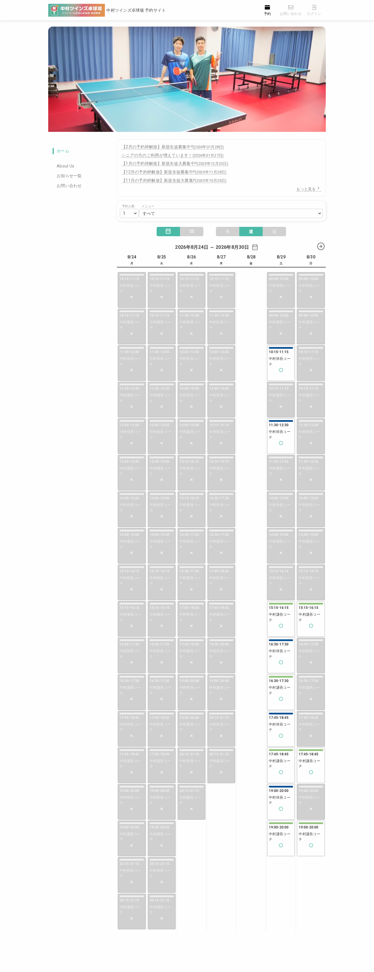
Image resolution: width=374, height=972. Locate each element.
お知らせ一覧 (69, 175)
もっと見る (306, 189)
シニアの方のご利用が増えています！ (173, 155)
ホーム (63, 151)
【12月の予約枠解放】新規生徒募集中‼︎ (174, 172)
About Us (65, 166)
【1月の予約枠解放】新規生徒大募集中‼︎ (175, 163)
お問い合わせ (69, 185)
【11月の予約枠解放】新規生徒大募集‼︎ (174, 180)
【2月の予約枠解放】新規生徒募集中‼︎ (173, 146)
